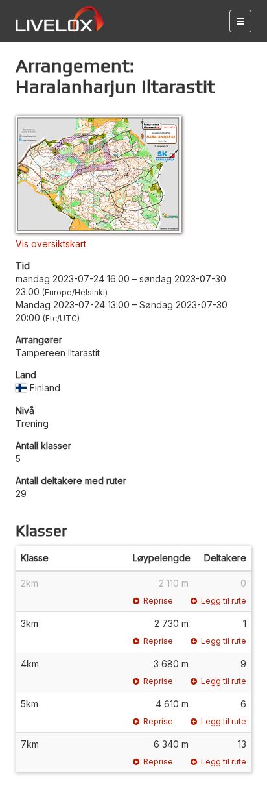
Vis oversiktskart (51, 243)
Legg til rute (223, 600)
